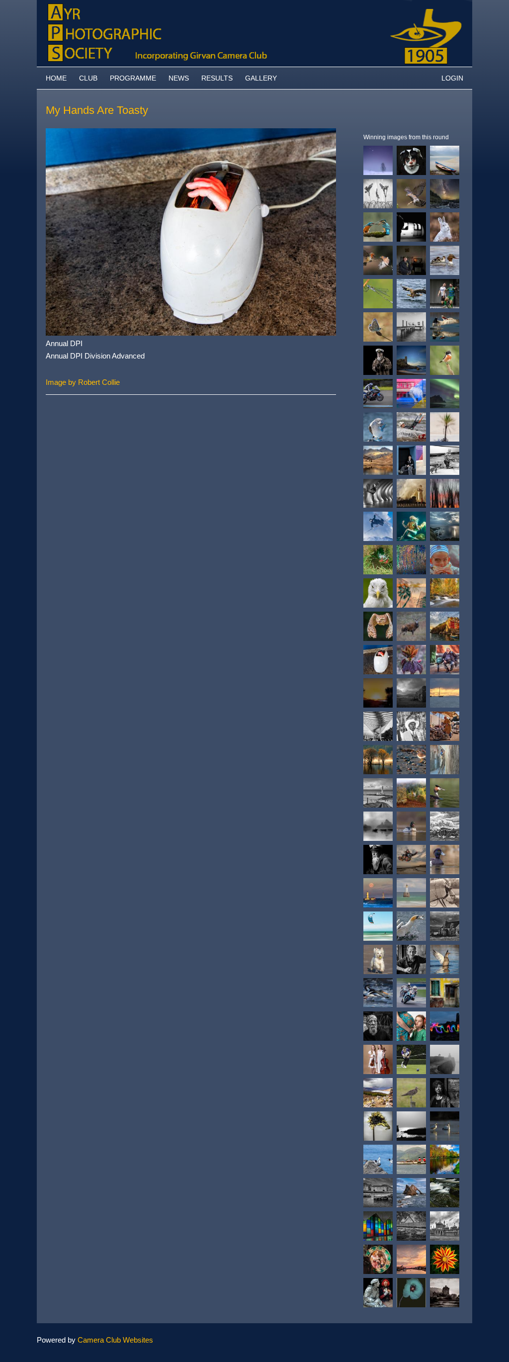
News (179, 78)
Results (217, 78)
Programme (133, 78)
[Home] (254, 4)
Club (88, 78)
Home (56, 78)
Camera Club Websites (115, 1340)
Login (452, 78)
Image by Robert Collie (83, 382)
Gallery (261, 78)
